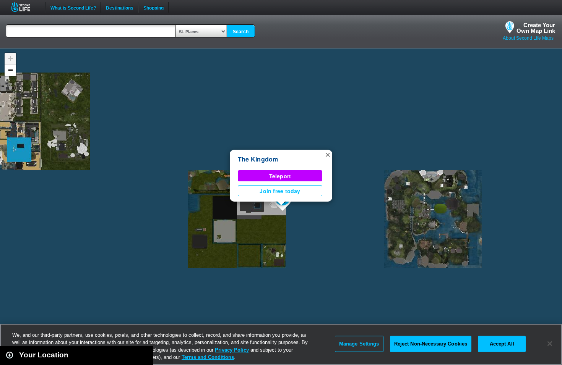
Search (241, 31)
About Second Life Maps (528, 38)
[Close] (549, 343)
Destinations (119, 7)
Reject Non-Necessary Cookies (431, 344)
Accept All (502, 344)
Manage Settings (359, 344)
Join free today (280, 191)
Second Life (25, 7)
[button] (327, 154)
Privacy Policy (232, 350)
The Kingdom (258, 159)
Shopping (153, 7)
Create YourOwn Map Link (536, 28)
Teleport (280, 176)
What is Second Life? (73, 7)
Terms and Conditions (208, 357)
